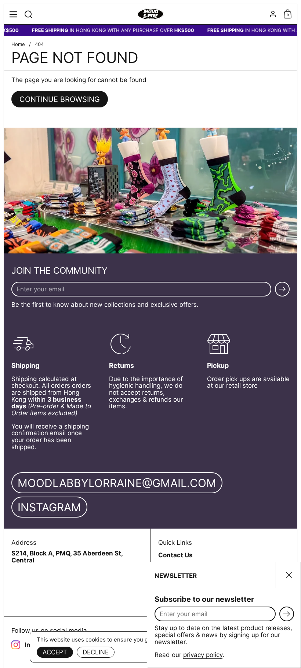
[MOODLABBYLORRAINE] (150, 14)
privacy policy (202, 654)
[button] (28, 14)
